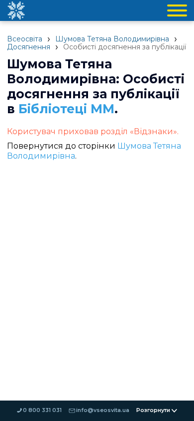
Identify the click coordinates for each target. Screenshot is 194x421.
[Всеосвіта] (16, 10)
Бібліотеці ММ (66, 108)
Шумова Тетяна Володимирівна (112, 38)
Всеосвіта (24, 38)
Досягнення (28, 46)
